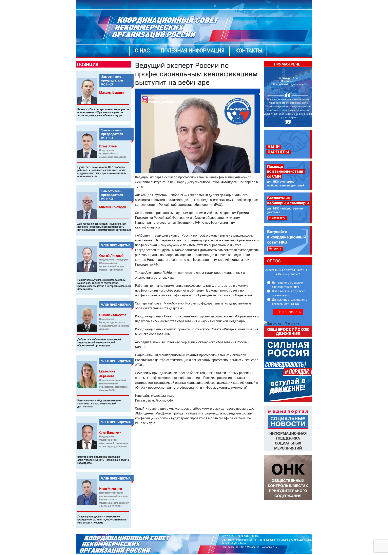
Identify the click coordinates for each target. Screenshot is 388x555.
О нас (142, 51)
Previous (261, 94)
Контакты (249, 51)
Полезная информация (193, 51)
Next (315, 94)
